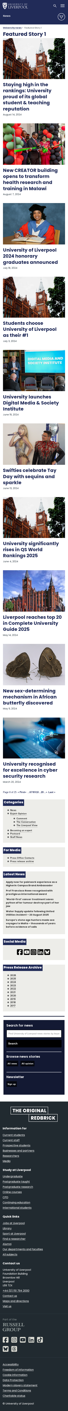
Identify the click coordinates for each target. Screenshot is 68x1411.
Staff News (16, 837)
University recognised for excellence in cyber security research (30, 770)
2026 (13, 975)
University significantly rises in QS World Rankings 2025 (31, 550)
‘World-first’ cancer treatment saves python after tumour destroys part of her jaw (32, 903)
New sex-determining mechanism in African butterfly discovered (30, 697)
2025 (13, 978)
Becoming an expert (21, 830)
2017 (13, 1005)
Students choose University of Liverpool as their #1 (30, 329)
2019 (13, 999)
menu (61, 16)
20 (42, 792)
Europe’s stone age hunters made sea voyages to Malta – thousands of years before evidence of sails (30, 923)
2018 (13, 1002)
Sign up (12, 1084)
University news (12, 28)
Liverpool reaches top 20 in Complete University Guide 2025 (32, 623)
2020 (13, 995)
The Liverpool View (27, 825)
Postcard (15, 833)
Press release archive (22, 861)
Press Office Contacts (22, 858)
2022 (13, 989)
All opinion (28, 1063)
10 (37, 792)
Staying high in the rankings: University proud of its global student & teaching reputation (27, 97)
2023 (13, 985)
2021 (13, 992)
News (6, 16)
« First (21, 792)
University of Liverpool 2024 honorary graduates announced (30, 256)
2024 (13, 982)
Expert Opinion (18, 813)
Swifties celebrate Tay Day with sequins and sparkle (29, 477)
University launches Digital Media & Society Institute (31, 403)
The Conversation (26, 822)
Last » (51, 792)
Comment (22, 818)
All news (12, 1063)
